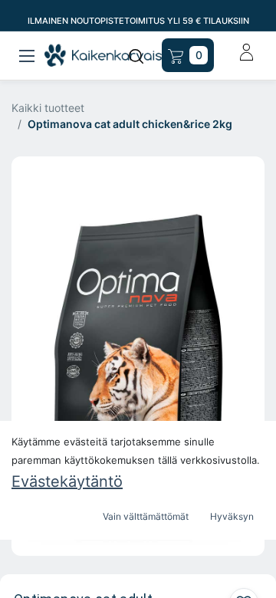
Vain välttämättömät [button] (146, 516)
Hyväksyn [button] (232, 516)
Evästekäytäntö (67, 481)
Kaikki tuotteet (48, 107)
